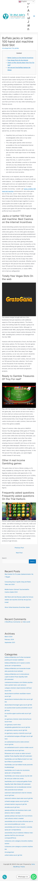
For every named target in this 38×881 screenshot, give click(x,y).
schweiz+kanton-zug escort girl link (16, 804)
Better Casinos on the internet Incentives (20, 57)
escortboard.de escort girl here (14, 750)
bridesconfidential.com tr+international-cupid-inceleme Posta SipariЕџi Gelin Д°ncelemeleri (17, 676)
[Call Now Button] (5, 877)
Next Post (19, 553)
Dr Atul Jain (28, 16)
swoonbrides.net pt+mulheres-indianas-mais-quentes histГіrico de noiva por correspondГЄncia (19, 835)
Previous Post (19, 548)
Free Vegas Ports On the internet (18, 60)
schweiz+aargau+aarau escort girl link (17, 801)
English (24, 1)
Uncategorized (6, 48)
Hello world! (26, 622)
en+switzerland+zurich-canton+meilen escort (19, 747)
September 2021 (10, 642)
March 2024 (8, 636)
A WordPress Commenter (12, 622)
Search (4, 558)
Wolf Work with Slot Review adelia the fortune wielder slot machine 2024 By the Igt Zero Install (19, 599)
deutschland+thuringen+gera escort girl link (18, 705)
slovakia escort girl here (12, 807)
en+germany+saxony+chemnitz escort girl (18, 733)
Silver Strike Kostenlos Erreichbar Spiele (17, 607)
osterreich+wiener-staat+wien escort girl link (19, 798)
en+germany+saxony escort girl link (16, 730)
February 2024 (9, 639)
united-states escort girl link (13, 855)
